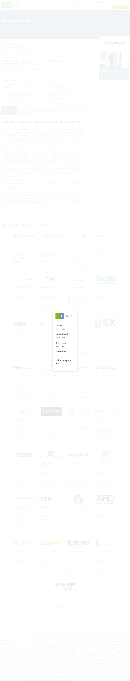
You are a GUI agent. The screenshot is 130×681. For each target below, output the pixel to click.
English (63, 329)
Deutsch (57, 329)
